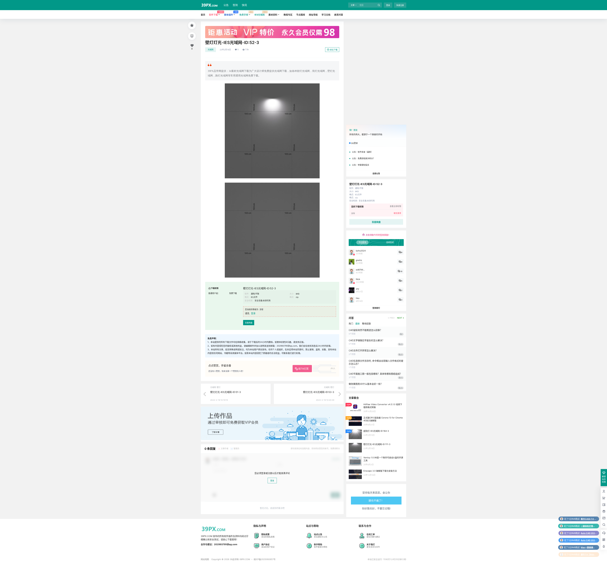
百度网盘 (248, 323)
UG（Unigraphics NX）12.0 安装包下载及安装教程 (589, 554)
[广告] (272, 27)
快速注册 (400, 5)
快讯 (244, 5)
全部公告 (376, 173)
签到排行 (376, 308)
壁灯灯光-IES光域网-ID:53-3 (318, 392)
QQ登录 (354, 143)
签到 (235, 5)
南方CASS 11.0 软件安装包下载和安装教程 (589, 547)
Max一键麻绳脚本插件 (589, 533)
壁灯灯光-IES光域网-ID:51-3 (225, 392)
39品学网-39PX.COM (239, 559)
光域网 (210, 49)
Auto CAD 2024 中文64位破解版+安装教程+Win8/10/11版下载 (589, 519)
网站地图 (205, 559)
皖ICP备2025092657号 (265, 559)
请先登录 (397, 213)
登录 (388, 5)
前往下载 (333, 50)
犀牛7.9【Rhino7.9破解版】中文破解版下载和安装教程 (589, 540)
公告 (226, 5)
